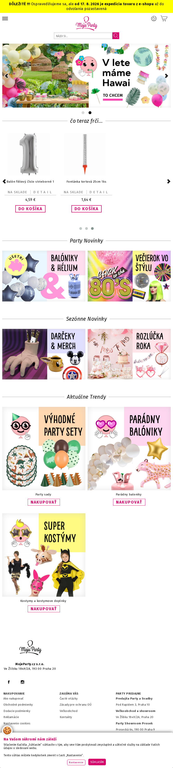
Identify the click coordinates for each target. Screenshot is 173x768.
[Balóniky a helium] (43, 276)
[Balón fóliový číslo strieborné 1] (30, 174)
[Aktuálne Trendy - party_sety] (43, 489)
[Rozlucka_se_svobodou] (129, 355)
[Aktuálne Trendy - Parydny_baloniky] (129, 489)
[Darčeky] (43, 355)
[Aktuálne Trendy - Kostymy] (43, 596)
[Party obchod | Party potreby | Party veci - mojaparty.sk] (86, 23)
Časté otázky (69, 698)
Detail (43, 192)
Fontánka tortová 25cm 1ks (86, 182)
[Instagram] (22, 682)
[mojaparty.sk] (30, 647)
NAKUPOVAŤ (44, 502)
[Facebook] (9, 682)
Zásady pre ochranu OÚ (76, 704)
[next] (166, 75)
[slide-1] (90, 112)
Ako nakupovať (13, 698)
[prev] (6, 75)
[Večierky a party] (129, 276)
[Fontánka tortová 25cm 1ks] (86, 174)
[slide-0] (83, 112)
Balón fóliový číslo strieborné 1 (30, 182)
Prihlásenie (153, 18)
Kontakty (66, 717)
